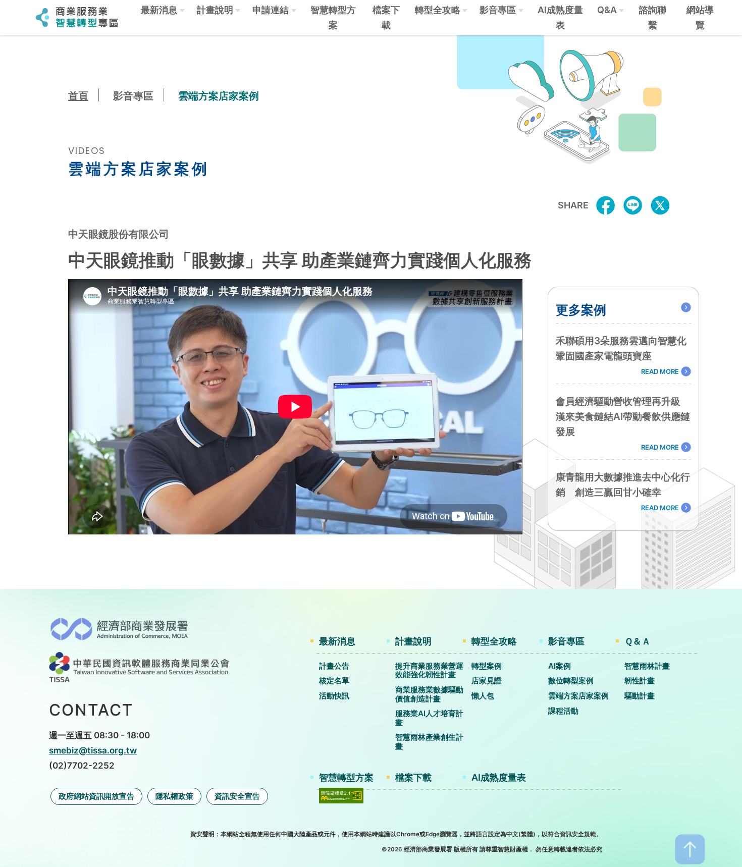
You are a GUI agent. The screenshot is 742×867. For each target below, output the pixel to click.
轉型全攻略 (437, 10)
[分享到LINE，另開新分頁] (633, 204)
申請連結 (270, 10)
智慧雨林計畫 (647, 666)
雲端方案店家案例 (578, 695)
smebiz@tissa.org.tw (93, 750)
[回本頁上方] (690, 848)
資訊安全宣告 (237, 796)
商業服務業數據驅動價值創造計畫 (429, 694)
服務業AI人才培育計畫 (429, 718)
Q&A (607, 10)
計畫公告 (334, 666)
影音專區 (498, 10)
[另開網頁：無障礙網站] (341, 794)
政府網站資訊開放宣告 (96, 796)
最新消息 (159, 10)
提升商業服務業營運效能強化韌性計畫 (429, 670)
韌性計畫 (639, 680)
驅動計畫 (639, 695)
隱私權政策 (174, 796)
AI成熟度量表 (560, 17)
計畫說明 (215, 10)
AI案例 (559, 666)
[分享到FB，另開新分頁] (606, 204)
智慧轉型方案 (333, 17)
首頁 (78, 96)
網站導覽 (700, 17)
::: (24, 18)
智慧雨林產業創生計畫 (429, 741)
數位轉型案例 (571, 680)
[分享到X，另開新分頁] (660, 204)
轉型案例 (486, 666)
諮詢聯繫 (652, 17)
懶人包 (482, 695)
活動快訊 (334, 695)
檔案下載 (386, 17)
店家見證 (486, 680)
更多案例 (581, 309)
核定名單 (334, 680)
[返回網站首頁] (77, 15)
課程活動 (563, 711)
